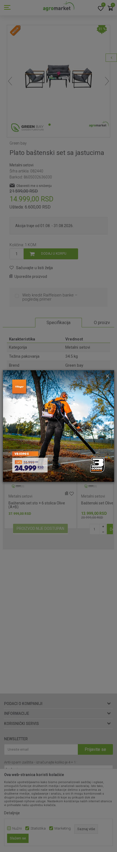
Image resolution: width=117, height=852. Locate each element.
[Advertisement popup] (58, 426)
